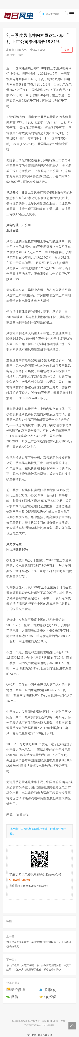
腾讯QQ (50, 990)
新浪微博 (18, 990)
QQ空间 (50, 997)
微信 (14, 997)
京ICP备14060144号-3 (39, 1035)
